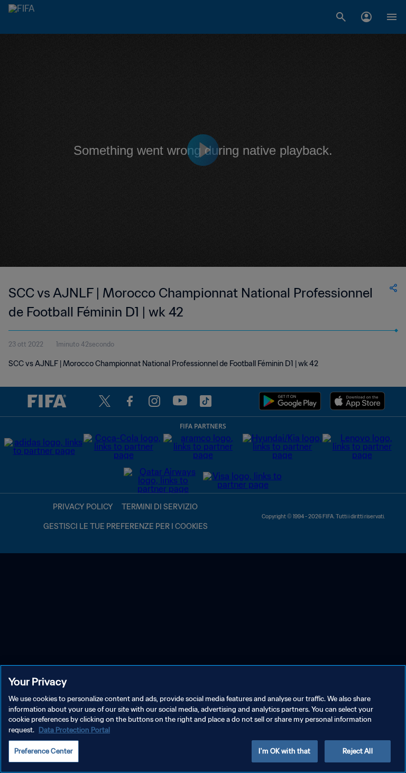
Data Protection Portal (74, 729)
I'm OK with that (284, 751)
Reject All (357, 751)
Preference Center (43, 751)
